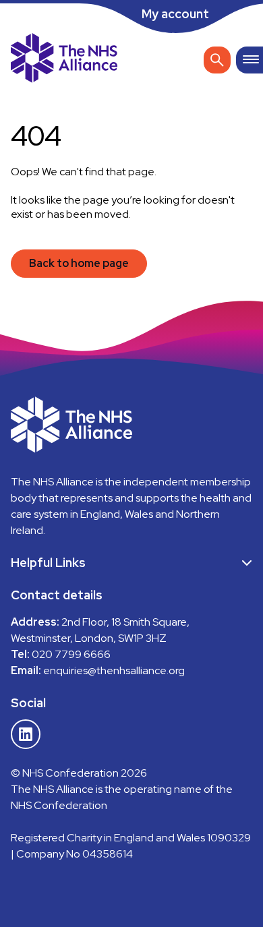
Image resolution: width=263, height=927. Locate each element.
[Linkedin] (25, 734)
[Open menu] (249, 60)
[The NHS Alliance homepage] (64, 59)
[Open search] (217, 60)
